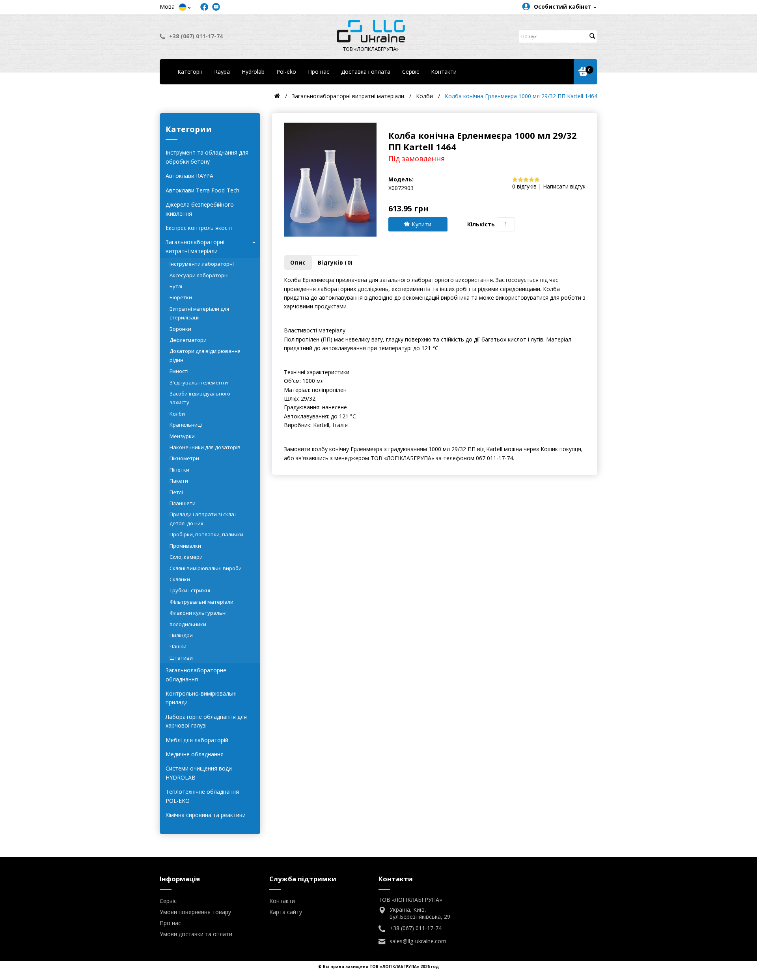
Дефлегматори (188, 339)
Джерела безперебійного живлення (200, 209)
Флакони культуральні (198, 612)
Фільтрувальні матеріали (201, 601)
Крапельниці (186, 424)
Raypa (222, 71)
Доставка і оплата (365, 71)
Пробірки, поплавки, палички (206, 534)
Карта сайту (285, 912)
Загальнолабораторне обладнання (196, 674)
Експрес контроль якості (199, 227)
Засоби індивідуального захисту (200, 398)
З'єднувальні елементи (199, 382)
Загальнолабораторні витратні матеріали (212, 246)
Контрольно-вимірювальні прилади (201, 698)
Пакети (179, 480)
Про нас (318, 71)
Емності (179, 371)
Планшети (183, 503)
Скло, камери (186, 556)
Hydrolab (253, 71)
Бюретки (181, 297)
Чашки (178, 646)
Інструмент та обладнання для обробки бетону (207, 157)
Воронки (180, 328)
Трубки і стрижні (190, 590)
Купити (421, 224)
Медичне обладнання (195, 754)
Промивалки (185, 545)
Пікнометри (184, 458)
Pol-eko (286, 71)
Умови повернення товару (195, 912)
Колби (177, 413)
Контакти (444, 71)
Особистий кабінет (562, 6)
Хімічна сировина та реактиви (206, 815)
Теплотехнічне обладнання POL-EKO (202, 796)
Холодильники (188, 624)
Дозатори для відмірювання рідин (205, 355)
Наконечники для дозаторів (205, 447)
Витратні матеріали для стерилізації (199, 313)
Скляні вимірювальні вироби (206, 568)
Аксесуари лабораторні (199, 275)
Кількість (481, 224)
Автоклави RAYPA (189, 175)
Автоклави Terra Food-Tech (202, 190)
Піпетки (179, 469)
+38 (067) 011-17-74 (196, 36)
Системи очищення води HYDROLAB (199, 773)
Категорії (189, 71)
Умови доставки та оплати (196, 934)
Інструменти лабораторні (202, 263)
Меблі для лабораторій (197, 740)
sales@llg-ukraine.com (418, 941)
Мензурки (182, 436)
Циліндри (181, 635)
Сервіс (410, 71)
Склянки (180, 579)
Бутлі (176, 286)
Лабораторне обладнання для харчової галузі (206, 721)
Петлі (176, 492)
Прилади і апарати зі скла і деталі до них (203, 518)
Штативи (181, 657)
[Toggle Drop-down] (182, 7)
